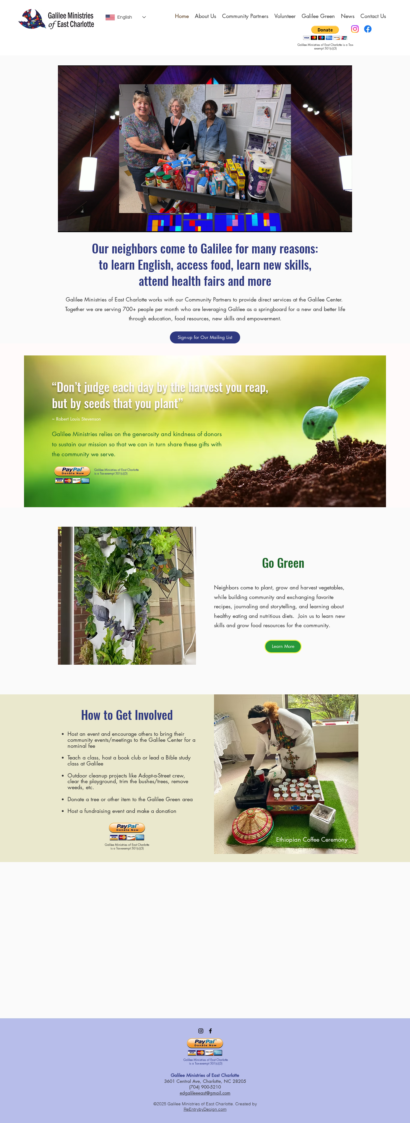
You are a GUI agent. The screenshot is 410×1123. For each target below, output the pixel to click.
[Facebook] (368, 29)
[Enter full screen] (344, 224)
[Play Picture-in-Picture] (334, 224)
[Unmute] (76, 224)
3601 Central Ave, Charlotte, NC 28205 (205, 1081)
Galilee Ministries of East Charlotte (205, 1075)
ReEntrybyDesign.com (205, 1109)
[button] (127, 596)
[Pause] (66, 224)
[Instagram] (355, 29)
